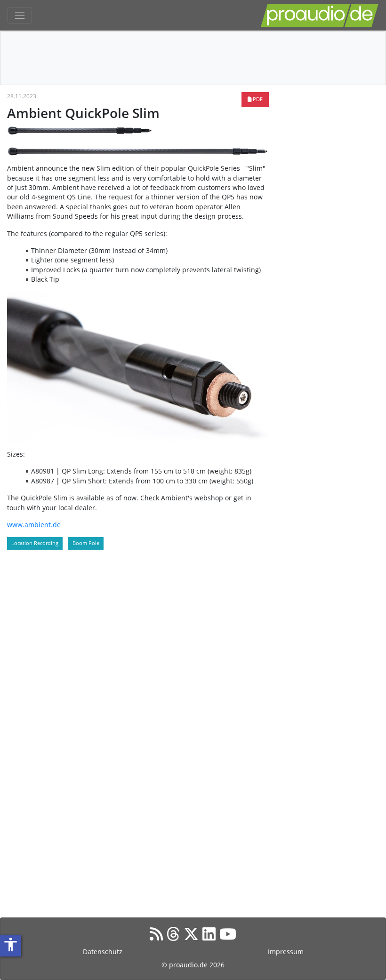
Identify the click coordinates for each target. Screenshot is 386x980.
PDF (257, 99)
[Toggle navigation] (20, 15)
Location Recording (34, 542)
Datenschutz (102, 951)
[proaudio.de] (319, 15)
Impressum (286, 951)
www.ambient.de (34, 524)
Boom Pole (85, 542)
